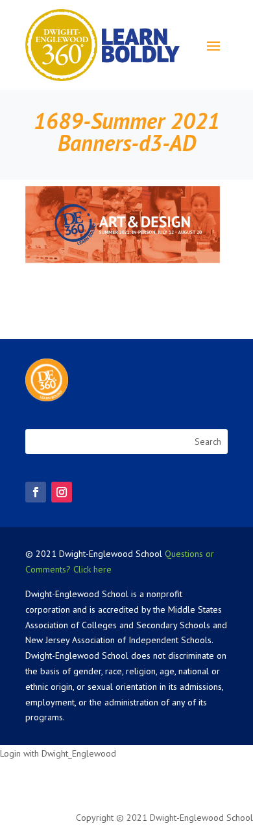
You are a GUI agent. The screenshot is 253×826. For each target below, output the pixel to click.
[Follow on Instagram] (61, 492)
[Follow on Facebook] (35, 492)
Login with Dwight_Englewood (58, 753)
